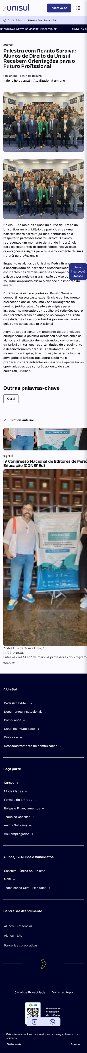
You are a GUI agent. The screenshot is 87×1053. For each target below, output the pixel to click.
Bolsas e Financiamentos (22, 808)
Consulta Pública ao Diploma (25, 871)
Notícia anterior (22, 420)
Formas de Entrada (18, 800)
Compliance (12, 720)
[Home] (4, 20)
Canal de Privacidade (19, 729)
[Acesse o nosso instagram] (40, 981)
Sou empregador (16, 834)
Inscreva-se (59, 8)
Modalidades (13, 791)
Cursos (9, 783)
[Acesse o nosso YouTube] (54, 981)
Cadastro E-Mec (16, 703)
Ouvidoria (11, 737)
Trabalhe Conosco (17, 817)
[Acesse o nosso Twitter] (47, 981)
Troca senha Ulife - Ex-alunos (25, 888)
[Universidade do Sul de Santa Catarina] (24, 8)
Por (22, 76)
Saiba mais (14, 1044)
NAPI (7, 879)
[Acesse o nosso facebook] (33, 981)
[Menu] (78, 8)
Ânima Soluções (15, 825)
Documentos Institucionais (23, 712)
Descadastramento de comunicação (30, 746)
